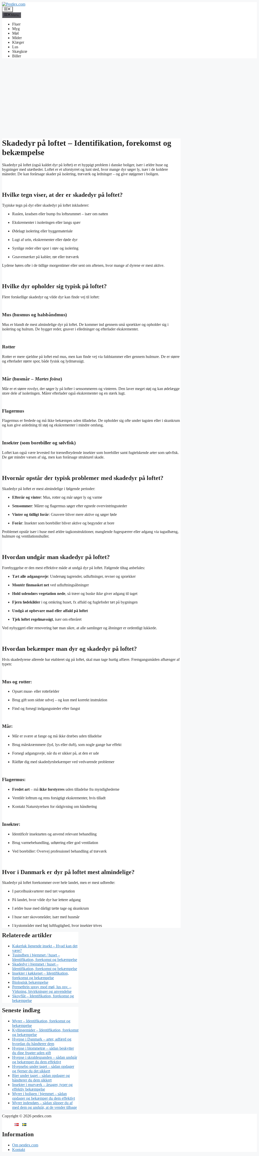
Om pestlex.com (25, 1145)
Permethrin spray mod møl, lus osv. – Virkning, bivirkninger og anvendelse (42, 989)
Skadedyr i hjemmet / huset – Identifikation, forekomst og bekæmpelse (44, 966)
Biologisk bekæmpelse (30, 982)
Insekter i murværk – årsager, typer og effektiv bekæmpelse (42, 1086)
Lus (15, 47)
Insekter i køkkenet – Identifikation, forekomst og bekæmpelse (40, 975)
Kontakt (18, 1149)
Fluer (16, 24)
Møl (15, 33)
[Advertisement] (129, 97)
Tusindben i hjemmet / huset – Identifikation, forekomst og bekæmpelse (44, 957)
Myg (16, 29)
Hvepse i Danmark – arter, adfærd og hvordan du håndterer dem (41, 1041)
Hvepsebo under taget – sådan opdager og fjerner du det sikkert (43, 1068)
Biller (16, 56)
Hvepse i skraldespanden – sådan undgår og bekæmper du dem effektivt (44, 1059)
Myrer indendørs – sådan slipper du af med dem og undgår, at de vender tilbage (44, 1105)
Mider (17, 38)
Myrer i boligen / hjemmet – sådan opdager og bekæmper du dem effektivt (43, 1096)
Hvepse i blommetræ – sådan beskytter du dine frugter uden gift (43, 1050)
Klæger (18, 42)
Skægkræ (19, 51)
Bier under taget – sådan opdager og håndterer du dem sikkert (41, 1077)
